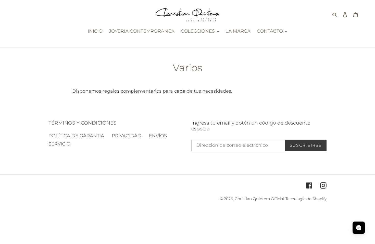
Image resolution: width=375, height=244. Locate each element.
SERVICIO (59, 144)
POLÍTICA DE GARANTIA (76, 136)
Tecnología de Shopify (306, 198)
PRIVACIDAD (126, 136)
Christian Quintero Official (259, 198)
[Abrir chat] (359, 228)
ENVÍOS (158, 136)
